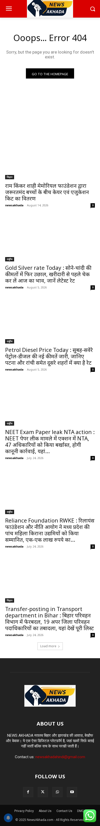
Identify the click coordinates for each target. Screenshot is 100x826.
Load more (48, 646)
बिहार (10, 177)
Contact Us (64, 811)
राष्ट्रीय (10, 259)
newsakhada (14, 205)
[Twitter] (43, 792)
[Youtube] (72, 792)
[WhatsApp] (57, 792)
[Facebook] (28, 792)
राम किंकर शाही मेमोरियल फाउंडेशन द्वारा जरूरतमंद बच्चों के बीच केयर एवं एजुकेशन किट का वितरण (47, 192)
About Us (45, 811)
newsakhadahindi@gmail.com (60, 757)
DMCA (81, 811)
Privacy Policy (24, 811)
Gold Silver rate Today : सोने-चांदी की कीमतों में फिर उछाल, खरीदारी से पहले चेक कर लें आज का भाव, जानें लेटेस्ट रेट (48, 274)
